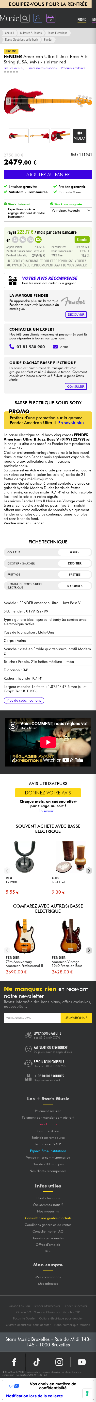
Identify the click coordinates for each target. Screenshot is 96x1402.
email (65, 346)
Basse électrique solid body (21, 39)
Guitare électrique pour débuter (61, 1318)
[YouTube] (82, 1362)
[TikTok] (37, 1362)
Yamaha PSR (71, 1312)
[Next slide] (89, 870)
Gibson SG (23, 1312)
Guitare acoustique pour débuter (28, 1325)
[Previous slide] (7, 870)
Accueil (9, 33)
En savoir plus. (71, 422)
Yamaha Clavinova (47, 1312)
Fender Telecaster (75, 1306)
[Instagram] (59, 1362)
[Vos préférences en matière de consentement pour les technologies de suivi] (87, 1393)
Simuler (82, 239)
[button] (19, 136)
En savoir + (48, 811)
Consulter (75, 386)
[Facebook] (14, 1362)
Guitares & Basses (31, 33)
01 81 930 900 (56, 1066)
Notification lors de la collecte (34, 1395)
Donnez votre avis (48, 793)
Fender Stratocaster (47, 1306)
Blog (48, 1251)
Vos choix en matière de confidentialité (53, 1385)
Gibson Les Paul (20, 1306)
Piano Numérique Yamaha (72, 1325)
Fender (48, 39)
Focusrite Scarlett (24, 1318)
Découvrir (76, 314)
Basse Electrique (57, 33)
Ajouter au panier (48, 175)
